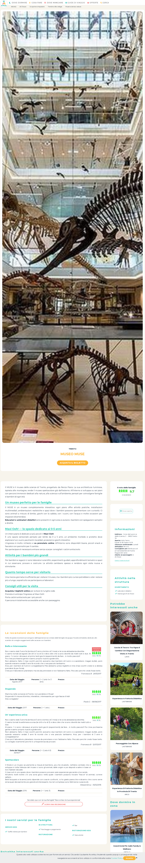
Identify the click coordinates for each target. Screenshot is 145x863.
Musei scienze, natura (73, 6)
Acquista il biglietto (72, 463)
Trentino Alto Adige (55, 6)
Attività (13, 6)
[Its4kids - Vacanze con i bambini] (4, 4)
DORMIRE (19, 3)
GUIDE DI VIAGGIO (76, 3)
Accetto (129, 858)
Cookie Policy (117, 858)
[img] (136, 857)
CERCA (106, 3)
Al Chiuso (23, 6)
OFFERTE (94, 3)
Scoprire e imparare (37, 6)
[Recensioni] (124, 491)
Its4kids (84, 638)
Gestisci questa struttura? (122, 560)
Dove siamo (127, 511)
